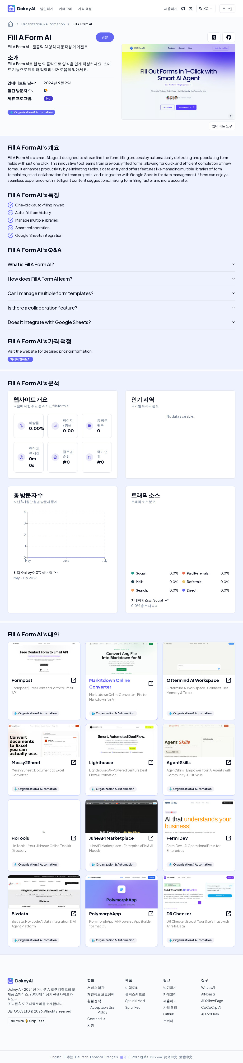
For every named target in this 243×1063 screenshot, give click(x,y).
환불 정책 (94, 1001)
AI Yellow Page (212, 1001)
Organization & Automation (43, 24)
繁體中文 (185, 1057)
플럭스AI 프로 (135, 994)
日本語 (68, 1057)
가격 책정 (85, 8)
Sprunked (132, 1007)
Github (168, 1014)
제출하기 (171, 8)
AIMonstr (208, 994)
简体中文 (170, 1057)
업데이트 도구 (222, 126)
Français (111, 1057)
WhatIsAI (208, 987)
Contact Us (96, 1019)
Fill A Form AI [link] (82, 24)
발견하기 (46, 8)
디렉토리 (132, 987)
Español (96, 1057)
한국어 (125, 1057)
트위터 (168, 1020)
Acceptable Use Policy (102, 1009)
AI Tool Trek (210, 1014)
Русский (156, 1057)
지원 (90, 1025)
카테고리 (65, 8)
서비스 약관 (95, 987)
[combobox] (205, 8)
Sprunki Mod (135, 1001)
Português (140, 1057)
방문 (105, 37)
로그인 (227, 8)
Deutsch (81, 1057)
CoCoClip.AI (211, 1007)
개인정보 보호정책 (100, 994)
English (56, 1057)
